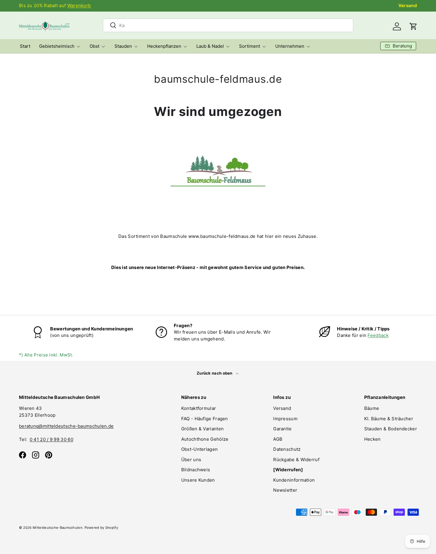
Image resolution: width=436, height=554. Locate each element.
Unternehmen (289, 46)
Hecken (372, 439)
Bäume (371, 408)
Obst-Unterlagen (199, 449)
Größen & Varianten (202, 429)
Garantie (282, 429)
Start (25, 46)
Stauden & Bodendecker (390, 429)
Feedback (377, 335)
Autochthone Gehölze (205, 439)
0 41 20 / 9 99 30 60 (51, 439)
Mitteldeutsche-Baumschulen (57, 528)
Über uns (191, 459)
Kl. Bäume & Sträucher (388, 418)
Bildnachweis (195, 469)
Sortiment (249, 46)
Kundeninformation (294, 480)
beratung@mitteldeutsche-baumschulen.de (66, 426)
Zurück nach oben (215, 373)
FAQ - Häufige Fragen (204, 418)
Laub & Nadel (210, 46)
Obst (94, 46)
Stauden (123, 46)
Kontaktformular (198, 408)
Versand (407, 5)
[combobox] (228, 25)
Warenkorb (79, 5)
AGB (277, 439)
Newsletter (285, 490)
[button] (413, 26)
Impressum (285, 418)
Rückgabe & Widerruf (296, 459)
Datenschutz (286, 449)
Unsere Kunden (198, 480)
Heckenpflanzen (164, 46)
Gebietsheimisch (56, 46)
